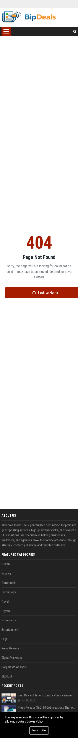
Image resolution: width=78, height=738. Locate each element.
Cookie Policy (35, 721)
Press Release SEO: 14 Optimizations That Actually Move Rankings (47, 707)
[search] (74, 31)
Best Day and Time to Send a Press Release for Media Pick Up (47, 695)
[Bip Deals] (29, 17)
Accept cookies (39, 730)
